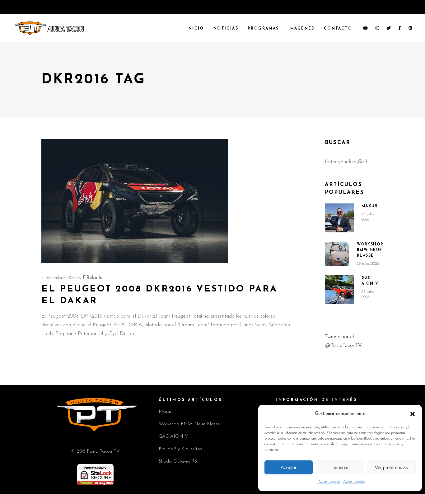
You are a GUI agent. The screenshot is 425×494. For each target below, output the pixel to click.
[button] (412, 414)
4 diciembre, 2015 (59, 278)
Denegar (340, 467)
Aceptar (289, 467)
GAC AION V (173, 436)
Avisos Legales (329, 482)
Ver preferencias (391, 467)
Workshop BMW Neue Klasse (370, 250)
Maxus (370, 206)
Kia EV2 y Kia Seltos (180, 449)
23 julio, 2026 (368, 264)
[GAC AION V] (339, 290)
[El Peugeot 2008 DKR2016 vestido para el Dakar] (134, 201)
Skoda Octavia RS (178, 461)
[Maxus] (339, 217)
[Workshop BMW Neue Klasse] (337, 254)
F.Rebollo (93, 278)
